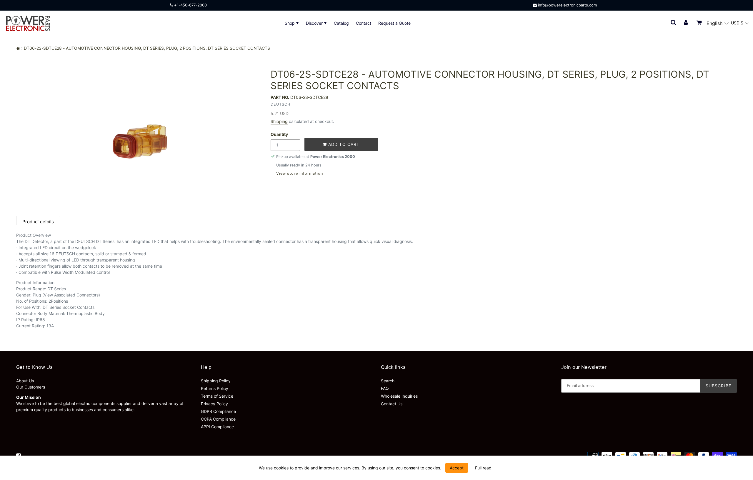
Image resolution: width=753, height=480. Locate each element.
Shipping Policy (216, 380)
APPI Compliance (217, 426)
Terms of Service (217, 396)
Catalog (341, 23)
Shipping (279, 121)
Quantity (279, 134)
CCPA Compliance (218, 418)
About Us (25, 380)
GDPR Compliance (218, 411)
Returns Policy (214, 388)
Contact (363, 23)
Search (387, 380)
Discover (315, 23)
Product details (38, 221)
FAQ (385, 388)
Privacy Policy (214, 403)
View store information (299, 173)
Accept (457, 467)
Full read (483, 467)
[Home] (18, 48)
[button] (717, 23)
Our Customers (30, 386)
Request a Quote (394, 23)
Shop (290, 23)
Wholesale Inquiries (399, 396)
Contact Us (391, 403)
